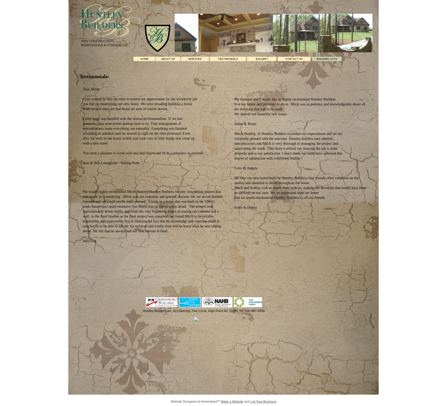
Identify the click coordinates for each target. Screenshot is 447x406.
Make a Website (232, 401)
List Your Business (263, 401)
